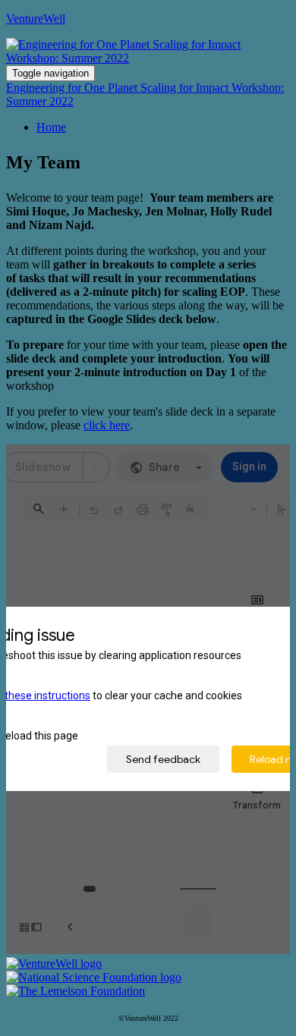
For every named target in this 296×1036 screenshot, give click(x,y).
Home (51, 127)
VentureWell (35, 18)
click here (106, 425)
